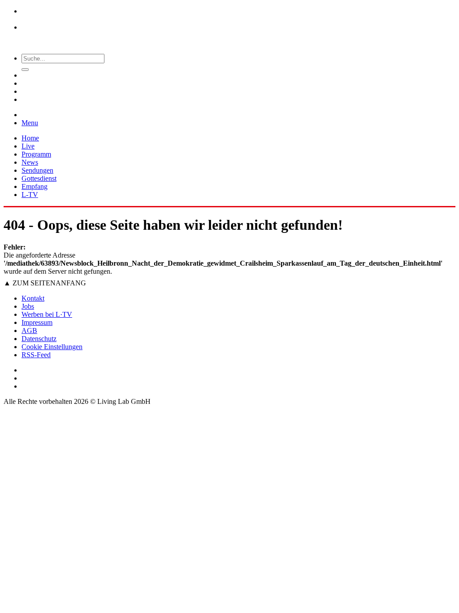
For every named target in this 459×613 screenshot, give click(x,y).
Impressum (37, 322)
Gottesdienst (39, 178)
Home (30, 138)
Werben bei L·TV (47, 314)
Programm (36, 154)
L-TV (30, 194)
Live (28, 146)
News (30, 162)
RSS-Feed (36, 355)
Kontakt (33, 298)
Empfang (35, 186)
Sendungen (37, 170)
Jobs (28, 306)
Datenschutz (39, 338)
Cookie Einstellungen (52, 346)
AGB (29, 330)
